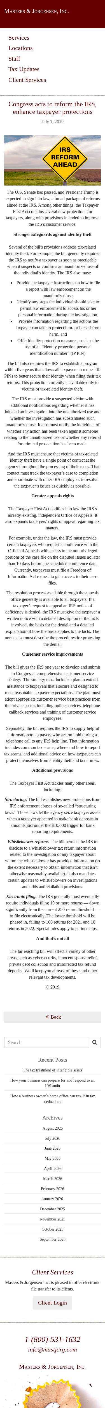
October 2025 (52, 1229)
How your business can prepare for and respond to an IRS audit (52, 1083)
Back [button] (56, 1017)
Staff (14, 58)
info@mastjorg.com (52, 1349)
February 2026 (52, 1189)
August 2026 (53, 1128)
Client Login (52, 1302)
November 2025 (52, 1219)
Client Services (27, 79)
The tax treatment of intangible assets (52, 1070)
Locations (20, 47)
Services (18, 37)
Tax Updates (23, 69)
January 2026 (52, 1199)
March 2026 (52, 1179)
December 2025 (52, 1209)
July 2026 (52, 1138)
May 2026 (52, 1158)
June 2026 (52, 1148)
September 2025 (53, 1239)
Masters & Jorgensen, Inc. (36, 11)
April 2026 (52, 1168)
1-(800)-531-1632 (52, 1339)
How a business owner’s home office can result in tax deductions (52, 1099)
